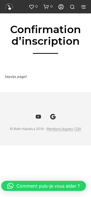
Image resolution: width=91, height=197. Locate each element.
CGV (77, 129)
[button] (33, 6)
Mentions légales (60, 129)
